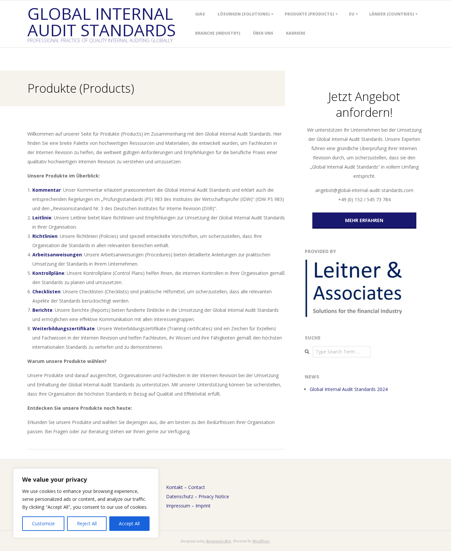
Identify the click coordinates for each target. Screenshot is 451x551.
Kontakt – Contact (185, 487)
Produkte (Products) (309, 14)
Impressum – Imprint (188, 505)
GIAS (200, 14)
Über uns (263, 33)
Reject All (87, 523)
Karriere (295, 33)
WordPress (261, 540)
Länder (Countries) (391, 14)
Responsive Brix (218, 540)
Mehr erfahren (364, 220)
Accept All (129, 523)
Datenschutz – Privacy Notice (197, 496)
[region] (85, 503)
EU (351, 14)
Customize (43, 523)
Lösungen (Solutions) (244, 14)
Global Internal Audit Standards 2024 (349, 389)
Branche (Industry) (217, 33)
